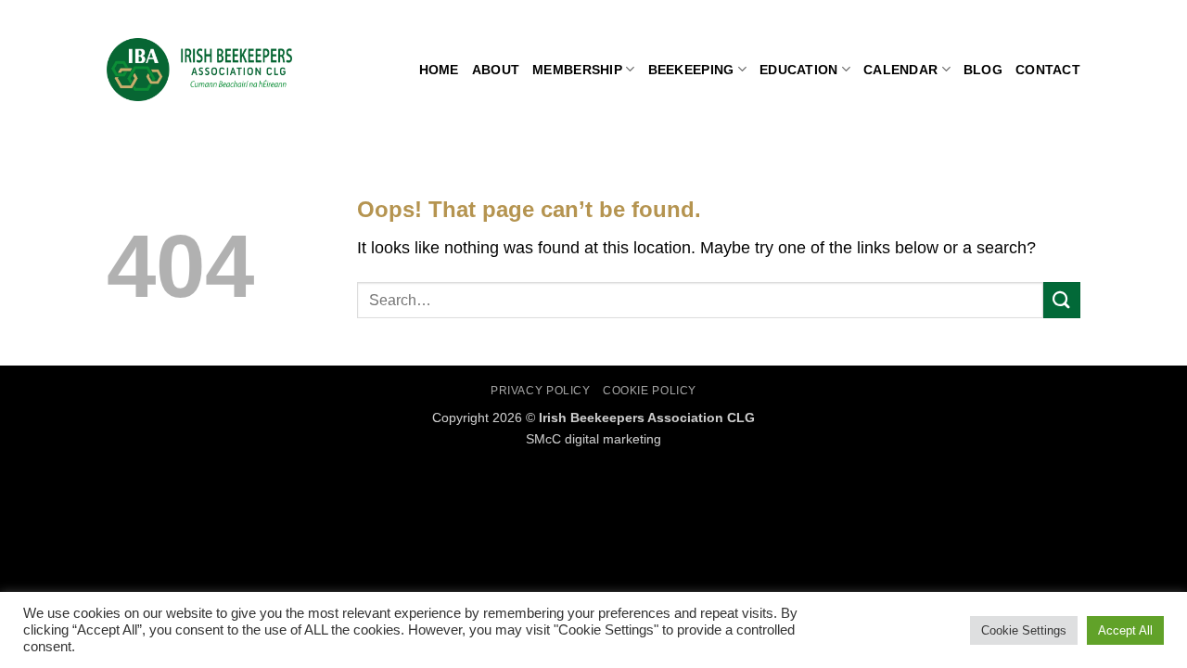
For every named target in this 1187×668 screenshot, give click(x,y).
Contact (1047, 69)
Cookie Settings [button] (1023, 630)
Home (439, 69)
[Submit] (1061, 300)
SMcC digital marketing (593, 438)
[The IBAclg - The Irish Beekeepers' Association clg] (199, 69)
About (495, 69)
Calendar (900, 69)
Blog (983, 69)
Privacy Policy (541, 390)
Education (798, 69)
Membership (577, 69)
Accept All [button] (1125, 630)
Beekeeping (691, 69)
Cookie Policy (649, 390)
